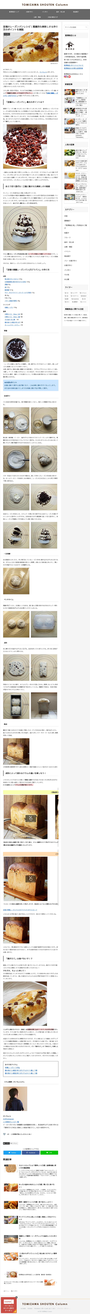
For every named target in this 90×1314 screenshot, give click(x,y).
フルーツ (67, 237)
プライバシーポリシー (63, 1308)
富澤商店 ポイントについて (73, 65)
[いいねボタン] (4, 1134)
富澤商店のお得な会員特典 (73, 68)
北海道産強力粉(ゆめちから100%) (15, 282)
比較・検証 (68, 247)
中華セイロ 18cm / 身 (12, 314)
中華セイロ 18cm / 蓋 (12, 317)
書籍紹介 (67, 221)
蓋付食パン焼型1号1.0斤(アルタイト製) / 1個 (21, 1070)
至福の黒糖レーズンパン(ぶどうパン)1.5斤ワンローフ (20, 910)
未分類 (66, 279)
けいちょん (43, 72)
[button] (86, 27)
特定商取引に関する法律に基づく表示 (44, 1308)
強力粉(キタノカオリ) (11, 279)
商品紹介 (67, 256)
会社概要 (23, 1308)
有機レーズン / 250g (12, 1067)
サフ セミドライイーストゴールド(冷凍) (18, 292)
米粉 (66, 216)
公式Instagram (8, 1119)
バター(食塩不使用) (11, 301)
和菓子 (66, 233)
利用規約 (30, 1308)
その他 (66, 275)
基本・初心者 (69, 242)
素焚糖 (7, 290)
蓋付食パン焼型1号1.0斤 (12, 322)
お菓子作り (68, 265)
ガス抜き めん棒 (10, 319)
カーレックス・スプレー (12, 325)
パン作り (7, 1143)
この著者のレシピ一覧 (11, 1122)
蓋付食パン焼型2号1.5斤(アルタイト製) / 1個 (21, 1073)
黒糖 (6, 284)
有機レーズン (9, 307)
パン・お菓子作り (70, 261)
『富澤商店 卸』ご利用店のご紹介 (75, 226)
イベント (67, 251)
